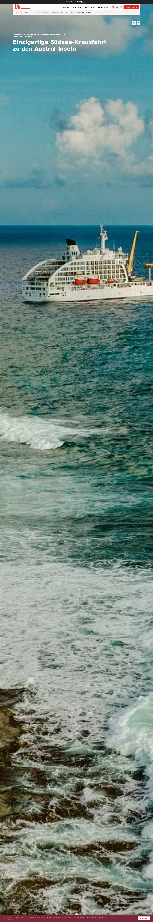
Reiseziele (65, 7)
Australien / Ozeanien (26, 12)
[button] (117, 7)
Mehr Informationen (9, 919)
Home (16, 12)
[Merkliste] (113, 7)
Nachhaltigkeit (103, 7)
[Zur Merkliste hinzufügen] (138, 23)
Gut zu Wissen (90, 7)
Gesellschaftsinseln (57, 12)
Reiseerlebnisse (76, 7)
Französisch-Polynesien (42, 12)
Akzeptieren (144, 918)
